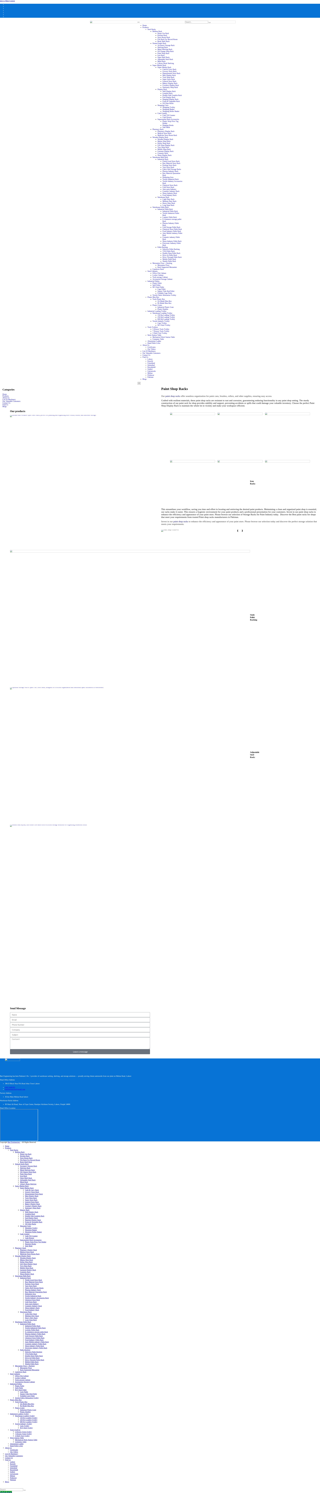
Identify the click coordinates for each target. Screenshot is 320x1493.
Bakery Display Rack (169, 83)
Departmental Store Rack (171, 73)
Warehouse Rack (163, 197)
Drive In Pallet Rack (169, 255)
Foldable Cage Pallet (165, 293)
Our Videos (152, 349)
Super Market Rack (159, 65)
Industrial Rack (163, 159)
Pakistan (150, 377)
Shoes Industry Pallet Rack (172, 241)
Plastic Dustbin (163, 309)
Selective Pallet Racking (171, 249)
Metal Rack (162, 61)
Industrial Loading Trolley (157, 311)
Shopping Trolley (168, 107)
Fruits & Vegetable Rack (171, 101)
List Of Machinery (149, 351)
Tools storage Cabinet (160, 277)
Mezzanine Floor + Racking (162, 263)
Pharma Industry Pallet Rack (35, 1334)
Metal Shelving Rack (165, 49)
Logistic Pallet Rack (169, 217)
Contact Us (146, 355)
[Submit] (25, 1490)
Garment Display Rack (166, 151)
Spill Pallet (156, 285)
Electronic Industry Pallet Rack (36, 1348)
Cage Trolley (162, 323)
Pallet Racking (163, 247)
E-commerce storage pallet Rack (36, 1332)
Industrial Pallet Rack (165, 209)
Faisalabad (151, 363)
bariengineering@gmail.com (15, 1089)
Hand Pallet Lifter (154, 343)
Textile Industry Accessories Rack (37, 1298)
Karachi (150, 361)
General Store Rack (169, 81)
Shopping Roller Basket (170, 111)
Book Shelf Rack (164, 41)
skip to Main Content (7, 1)
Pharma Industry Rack (170, 171)
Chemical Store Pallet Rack (172, 229)
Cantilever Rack (158, 269)
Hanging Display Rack (170, 99)
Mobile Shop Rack (164, 149)
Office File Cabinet (159, 273)
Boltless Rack (157, 31)
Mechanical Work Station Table (163, 337)
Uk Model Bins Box (165, 301)
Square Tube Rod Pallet (166, 291)
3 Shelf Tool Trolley (159, 333)
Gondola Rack (167, 93)
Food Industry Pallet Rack (171, 231)
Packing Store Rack (169, 165)
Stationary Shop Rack (170, 87)
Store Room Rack (164, 37)
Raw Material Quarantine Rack (36, 1292)
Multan (150, 373)
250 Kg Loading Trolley (166, 317)
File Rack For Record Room (168, 39)
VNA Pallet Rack (168, 251)
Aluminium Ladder (154, 341)
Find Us (145, 357)
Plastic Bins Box (153, 297)
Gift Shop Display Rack (166, 145)
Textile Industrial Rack (170, 179)
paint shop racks (172, 396)
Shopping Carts (163, 105)
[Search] (12, 1490)
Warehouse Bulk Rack (160, 157)
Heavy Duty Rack (168, 203)
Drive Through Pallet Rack (172, 257)
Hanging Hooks (168, 125)
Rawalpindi (152, 367)
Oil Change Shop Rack (166, 51)
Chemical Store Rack (169, 185)
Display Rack (162, 89)
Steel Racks (152, 29)
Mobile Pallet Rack (169, 259)
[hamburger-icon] (139, 22)
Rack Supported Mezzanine (167, 267)
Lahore (150, 359)
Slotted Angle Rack (159, 43)
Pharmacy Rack (158, 129)
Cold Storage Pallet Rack (171, 227)
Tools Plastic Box (158, 299)
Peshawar (151, 375)
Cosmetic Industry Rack (170, 191)
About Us (145, 345)
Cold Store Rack (168, 187)
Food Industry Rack (169, 195)
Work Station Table (154, 335)
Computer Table (158, 339)
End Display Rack (168, 97)
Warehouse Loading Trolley (162, 313)
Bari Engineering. (14, 1142)
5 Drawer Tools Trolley (160, 329)
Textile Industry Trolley (161, 321)
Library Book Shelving (166, 63)
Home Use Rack (163, 33)
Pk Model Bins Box (164, 303)
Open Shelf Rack (164, 57)
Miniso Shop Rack (164, 141)
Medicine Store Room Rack (167, 135)
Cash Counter (162, 113)
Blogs (144, 379)
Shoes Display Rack (165, 155)
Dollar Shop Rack (164, 143)
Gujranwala (152, 371)
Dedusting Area (167, 177)
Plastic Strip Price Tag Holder (35, 1242)
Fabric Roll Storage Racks (171, 169)
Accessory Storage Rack (166, 45)
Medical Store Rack (164, 133)
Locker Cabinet (157, 275)
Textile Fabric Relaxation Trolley (164, 295)
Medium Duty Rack (169, 201)
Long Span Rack (168, 205)
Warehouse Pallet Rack (160, 207)
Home (144, 25)
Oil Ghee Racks (168, 103)
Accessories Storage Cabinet (162, 279)
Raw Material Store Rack (171, 163)
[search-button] (210, 22)
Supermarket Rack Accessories (168, 119)
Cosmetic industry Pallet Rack (35, 1344)
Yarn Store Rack (168, 167)
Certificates (152, 347)
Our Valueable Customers (151, 353)
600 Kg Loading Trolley (166, 319)
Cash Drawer (167, 117)
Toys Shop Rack (163, 147)
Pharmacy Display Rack (166, 131)
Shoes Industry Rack (169, 193)
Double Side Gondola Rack (172, 95)
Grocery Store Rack (169, 71)
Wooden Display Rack (160, 137)
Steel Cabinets (153, 271)
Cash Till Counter (168, 115)
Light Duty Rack (168, 199)
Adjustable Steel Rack (165, 59)
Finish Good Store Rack (171, 161)
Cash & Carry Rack (169, 69)
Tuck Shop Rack (168, 77)
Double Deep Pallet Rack (171, 253)
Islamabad (151, 365)
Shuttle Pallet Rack (169, 261)
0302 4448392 (10, 1087)
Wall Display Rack (169, 91)
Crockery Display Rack (170, 85)
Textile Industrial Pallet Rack (35, 1328)
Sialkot (150, 369)
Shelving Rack (163, 47)
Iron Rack (161, 55)
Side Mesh (166, 127)
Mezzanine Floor (163, 265)
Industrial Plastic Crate (166, 307)
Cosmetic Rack (163, 153)
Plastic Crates (157, 305)
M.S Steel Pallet (158, 287)
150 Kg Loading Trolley (166, 315)
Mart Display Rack (169, 75)
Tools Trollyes (153, 327)
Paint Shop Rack (163, 53)
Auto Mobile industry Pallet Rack (37, 1342)
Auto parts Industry (169, 189)
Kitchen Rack (162, 35)
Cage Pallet (162, 289)
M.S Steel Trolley (164, 325)
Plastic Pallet (157, 283)
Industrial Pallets (153, 281)
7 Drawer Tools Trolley (160, 331)
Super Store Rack (168, 79)
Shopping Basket (168, 109)
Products (145, 27)
